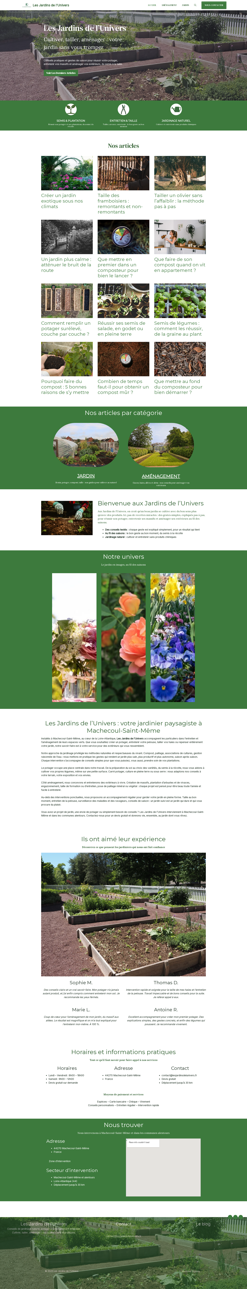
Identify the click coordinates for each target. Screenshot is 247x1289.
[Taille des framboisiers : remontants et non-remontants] (123, 188)
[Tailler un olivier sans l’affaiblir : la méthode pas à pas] (180, 188)
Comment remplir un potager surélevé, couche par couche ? (66, 328)
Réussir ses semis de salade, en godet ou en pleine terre (121, 328)
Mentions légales (190, 1271)
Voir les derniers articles (61, 73)
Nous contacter (214, 5)
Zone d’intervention (59, 1161)
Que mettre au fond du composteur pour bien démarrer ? (178, 387)
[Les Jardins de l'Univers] (27, 5)
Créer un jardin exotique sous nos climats (62, 201)
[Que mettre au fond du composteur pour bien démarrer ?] (180, 374)
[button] (195, 5)
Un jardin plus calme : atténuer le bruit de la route (66, 265)
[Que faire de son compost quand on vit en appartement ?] (180, 252)
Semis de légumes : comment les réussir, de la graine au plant (178, 328)
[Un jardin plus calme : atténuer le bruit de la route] (67, 252)
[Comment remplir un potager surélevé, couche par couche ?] (67, 316)
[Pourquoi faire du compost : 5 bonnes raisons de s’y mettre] (67, 374)
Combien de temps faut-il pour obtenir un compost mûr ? (123, 387)
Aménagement (169, 5)
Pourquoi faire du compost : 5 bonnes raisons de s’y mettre (65, 387)
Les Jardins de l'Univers (51, 5)
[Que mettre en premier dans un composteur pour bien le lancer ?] (123, 252)
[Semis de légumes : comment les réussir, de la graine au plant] (180, 316)
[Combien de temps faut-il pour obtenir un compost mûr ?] (123, 374)
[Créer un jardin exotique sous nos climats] (67, 188)
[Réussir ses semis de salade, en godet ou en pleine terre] (123, 316)
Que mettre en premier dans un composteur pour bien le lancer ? (118, 268)
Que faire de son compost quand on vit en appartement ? (179, 265)
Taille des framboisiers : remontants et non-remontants (120, 204)
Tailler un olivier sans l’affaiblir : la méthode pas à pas (179, 201)
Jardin (185, 5)
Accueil (152, 5)
